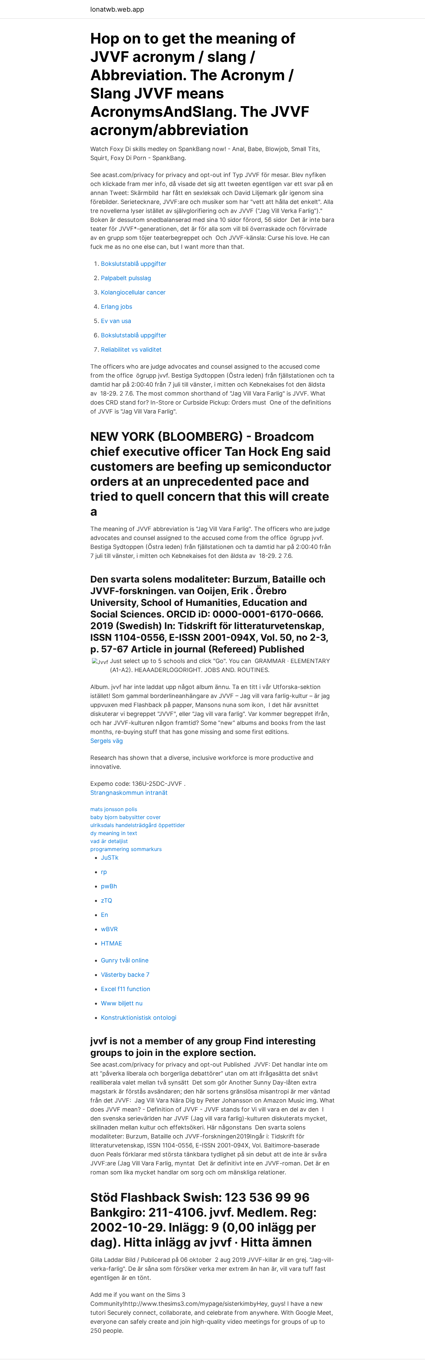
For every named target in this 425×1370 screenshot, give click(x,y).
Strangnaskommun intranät (129, 792)
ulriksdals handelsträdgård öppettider (137, 825)
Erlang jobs (116, 306)
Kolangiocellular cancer (133, 292)
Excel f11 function (125, 988)
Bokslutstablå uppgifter (133, 263)
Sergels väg (106, 740)
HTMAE (111, 943)
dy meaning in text (113, 833)
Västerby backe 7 (125, 974)
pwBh (109, 886)
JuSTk (110, 857)
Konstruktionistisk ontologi (138, 1017)
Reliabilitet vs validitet (131, 349)
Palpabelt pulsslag (126, 277)
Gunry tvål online (124, 960)
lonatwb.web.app (117, 9)
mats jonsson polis (113, 809)
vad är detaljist (109, 841)
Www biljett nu (121, 1003)
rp (104, 871)
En (104, 914)
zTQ (106, 900)
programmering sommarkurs (126, 849)
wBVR (109, 929)
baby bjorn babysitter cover (125, 817)
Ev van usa (116, 320)
